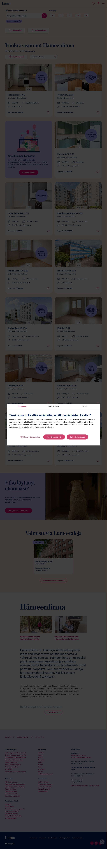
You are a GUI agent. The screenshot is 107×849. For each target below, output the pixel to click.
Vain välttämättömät (53, 437)
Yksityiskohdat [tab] (52, 406)
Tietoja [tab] (84, 406)
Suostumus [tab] (21, 406)
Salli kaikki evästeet (76, 437)
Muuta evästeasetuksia (31, 437)
